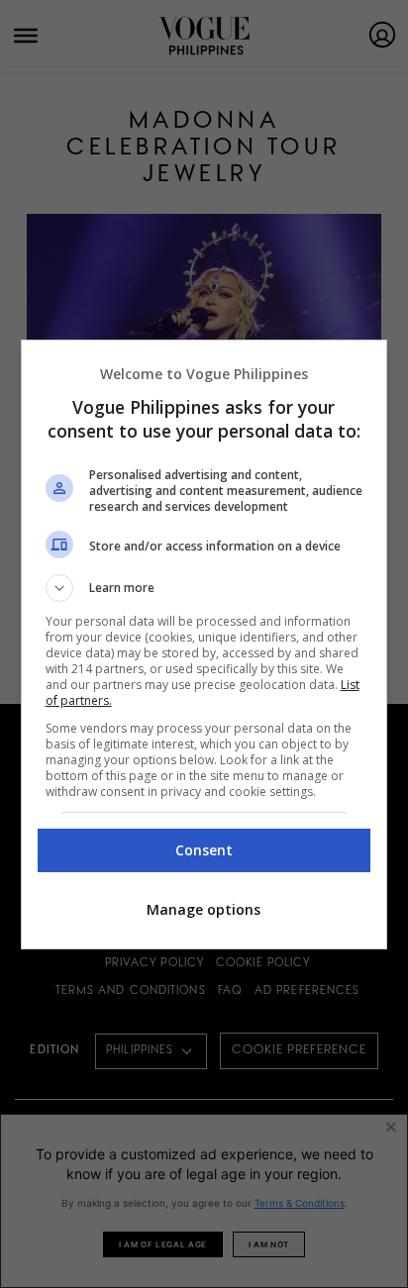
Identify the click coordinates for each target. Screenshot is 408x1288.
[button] (204, 588)
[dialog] (204, 644)
